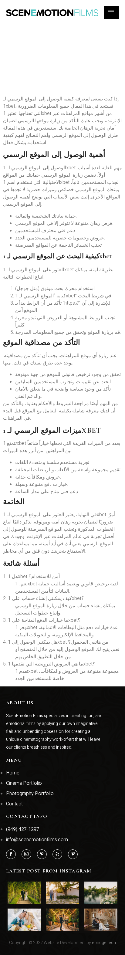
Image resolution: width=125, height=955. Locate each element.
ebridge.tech (104, 943)
